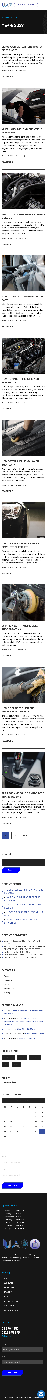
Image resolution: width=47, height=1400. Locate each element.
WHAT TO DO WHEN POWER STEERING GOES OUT (23, 216)
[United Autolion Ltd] (7, 5)
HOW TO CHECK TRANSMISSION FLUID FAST (23, 298)
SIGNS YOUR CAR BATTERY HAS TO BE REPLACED (22, 48)
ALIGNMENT (8, 1057)
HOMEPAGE (7, 17)
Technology (9, 988)
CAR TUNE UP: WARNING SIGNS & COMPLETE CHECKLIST (20, 545)
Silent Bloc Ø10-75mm (25, 952)
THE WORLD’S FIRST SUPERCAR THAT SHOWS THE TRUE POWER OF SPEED (24, 947)
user (6, 941)
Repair (7, 976)
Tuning (7, 992)
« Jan (6, 1142)
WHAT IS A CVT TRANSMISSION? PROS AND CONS (20, 627)
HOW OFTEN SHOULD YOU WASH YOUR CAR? (20, 463)
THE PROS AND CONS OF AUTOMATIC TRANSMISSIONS (23, 795)
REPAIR (22, 1057)
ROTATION (35, 1057)
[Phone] (41, 1386)
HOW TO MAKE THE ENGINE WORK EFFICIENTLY (21, 380)
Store (6, 984)
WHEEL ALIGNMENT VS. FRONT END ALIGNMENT (22, 131)
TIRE (5, 1064)
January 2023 (10, 1082)
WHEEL (16, 1064)
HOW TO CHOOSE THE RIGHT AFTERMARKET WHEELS (18, 710)
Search (7, 853)
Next (24, 835)
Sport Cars (8, 980)
